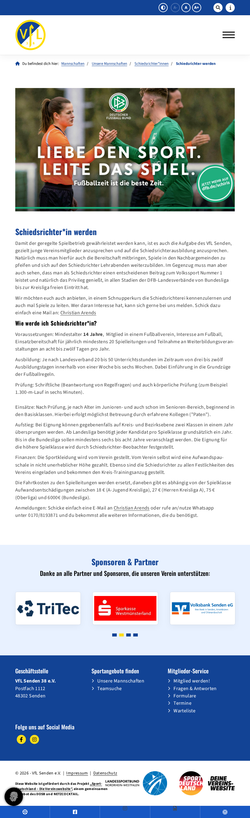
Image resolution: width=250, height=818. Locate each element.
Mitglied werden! (191, 680)
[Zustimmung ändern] (14, 797)
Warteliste (184, 710)
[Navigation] (226, 35)
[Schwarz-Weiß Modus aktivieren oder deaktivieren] (163, 7)
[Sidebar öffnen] (230, 7)
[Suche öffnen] (218, 7)
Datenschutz (105, 773)
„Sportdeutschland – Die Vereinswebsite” (58, 786)
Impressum (77, 773)
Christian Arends (78, 312)
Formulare (184, 695)
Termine (182, 703)
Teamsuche (109, 688)
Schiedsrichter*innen (151, 63)
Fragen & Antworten (194, 688)
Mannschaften (72, 63)
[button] (114, 634)
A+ (196, 8)
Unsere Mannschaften (109, 63)
